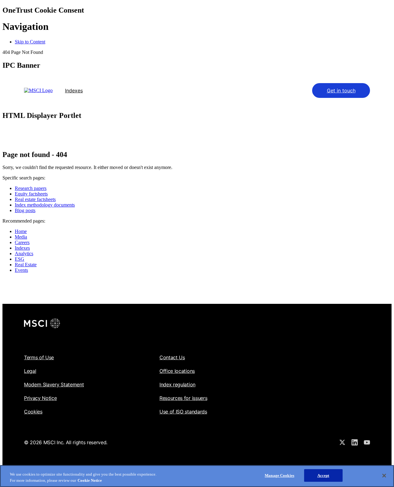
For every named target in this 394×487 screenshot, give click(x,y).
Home (21, 231)
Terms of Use (39, 357)
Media (21, 236)
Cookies (33, 412)
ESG (19, 259)
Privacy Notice (40, 398)
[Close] (384, 475)
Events (21, 270)
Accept (323, 475)
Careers (22, 242)
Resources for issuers (183, 398)
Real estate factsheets (35, 199)
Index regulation (177, 384)
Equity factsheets (31, 193)
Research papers (30, 188)
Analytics (24, 253)
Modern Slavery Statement (54, 384)
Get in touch (341, 90)
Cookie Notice (90, 480)
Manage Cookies (279, 475)
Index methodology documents (45, 204)
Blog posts (25, 210)
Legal (30, 371)
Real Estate (26, 264)
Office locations (177, 371)
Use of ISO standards (183, 412)
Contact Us (172, 357)
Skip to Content (30, 41)
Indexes (74, 90)
